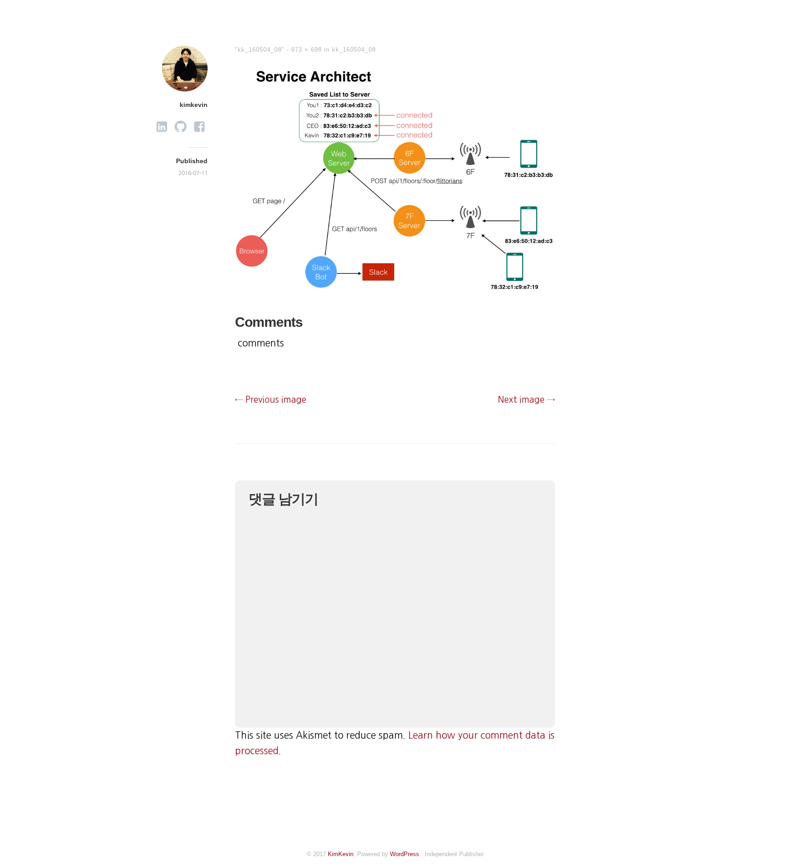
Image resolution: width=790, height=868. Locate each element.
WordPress (404, 854)
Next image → (526, 399)
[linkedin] (162, 124)
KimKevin (340, 854)
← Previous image (270, 399)
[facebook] (199, 124)
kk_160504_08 (354, 49)
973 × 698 (306, 49)
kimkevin (194, 104)
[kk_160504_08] (395, 289)
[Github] (180, 124)
